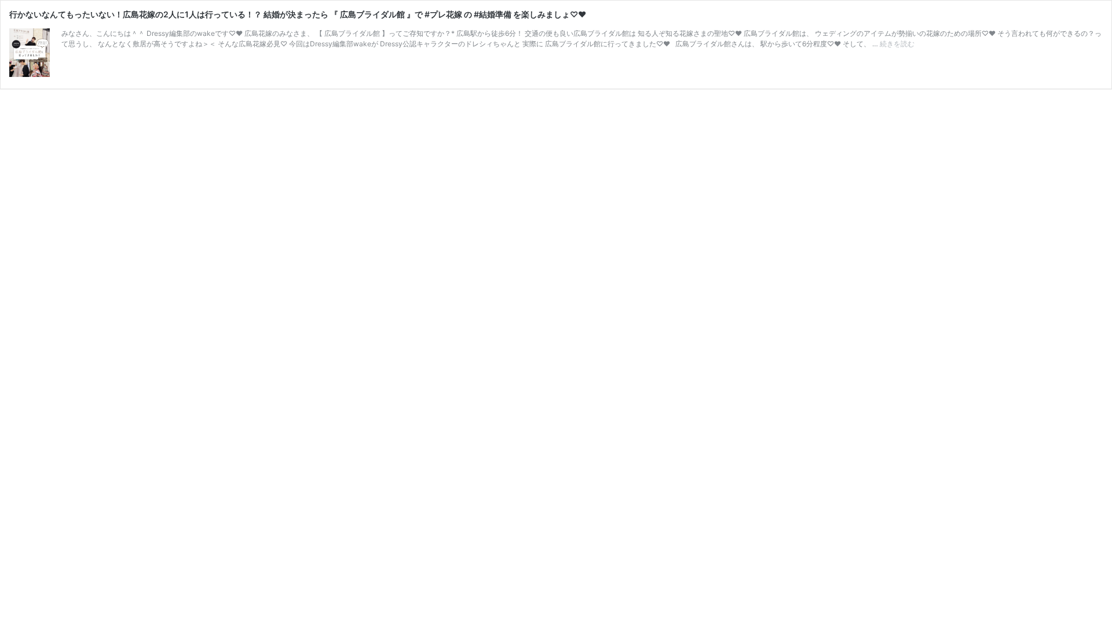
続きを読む (897, 43)
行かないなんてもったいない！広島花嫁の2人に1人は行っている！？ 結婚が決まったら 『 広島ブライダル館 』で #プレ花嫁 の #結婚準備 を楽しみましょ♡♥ (297, 14)
